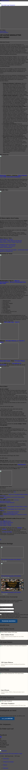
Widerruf (5, 765)
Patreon (4, 529)
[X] (1, 737)
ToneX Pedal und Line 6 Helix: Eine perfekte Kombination (13, 176)
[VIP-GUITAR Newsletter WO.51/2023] (12, 573)
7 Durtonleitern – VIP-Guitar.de (7, 246)
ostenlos (3, 502)
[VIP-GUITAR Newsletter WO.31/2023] (12, 590)
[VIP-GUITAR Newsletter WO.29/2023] (12, 557)
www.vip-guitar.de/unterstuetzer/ (9, 500)
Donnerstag (3, 175)
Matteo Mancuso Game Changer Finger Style (10, 242)
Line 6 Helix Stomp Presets (6, 522)
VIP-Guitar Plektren (19, 361)
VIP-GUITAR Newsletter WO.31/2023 (11, 592)
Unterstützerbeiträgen (7, 531)
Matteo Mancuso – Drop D (6, 239)
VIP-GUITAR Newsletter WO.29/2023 (11, 559)
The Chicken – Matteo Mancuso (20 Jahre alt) (11, 240)
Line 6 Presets (5, 521)
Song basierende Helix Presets (10, 513)
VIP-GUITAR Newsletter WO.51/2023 (11, 576)
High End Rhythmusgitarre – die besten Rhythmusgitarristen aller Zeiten (13, 282)
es (5, 502)
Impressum (5, 768)
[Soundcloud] (3, 750)
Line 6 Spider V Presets (5, 525)
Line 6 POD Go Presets (5, 523)
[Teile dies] (0, 539)
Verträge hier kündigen (8, 761)
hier (15, 492)
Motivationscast (22, 464)
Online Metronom (10, 502)
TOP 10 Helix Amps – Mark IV (12, 322)
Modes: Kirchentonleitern (6, 247)
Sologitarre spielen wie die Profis (8, 244)
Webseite (19, 527)
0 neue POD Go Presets (13, 511)
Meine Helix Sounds (5, 361)
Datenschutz (6, 758)
